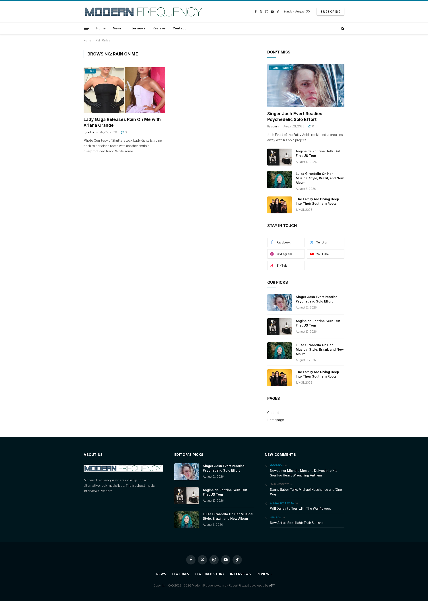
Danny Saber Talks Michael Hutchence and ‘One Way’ (306, 492)
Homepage (275, 420)
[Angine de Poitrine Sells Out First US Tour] (279, 157)
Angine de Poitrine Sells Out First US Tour (318, 153)
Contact (179, 28)
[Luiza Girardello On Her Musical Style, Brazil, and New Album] (279, 179)
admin (91, 132)
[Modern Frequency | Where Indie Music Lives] (144, 11)
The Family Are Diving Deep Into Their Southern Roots (317, 201)
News (117, 28)
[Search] (342, 28)
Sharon (275, 517)
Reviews (159, 28)
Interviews (137, 28)
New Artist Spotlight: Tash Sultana (296, 523)
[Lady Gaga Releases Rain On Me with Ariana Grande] (124, 90)
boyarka (276, 465)
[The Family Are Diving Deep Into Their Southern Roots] (279, 204)
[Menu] (86, 28)
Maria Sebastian (282, 503)
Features (180, 574)
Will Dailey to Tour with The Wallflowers (300, 508)
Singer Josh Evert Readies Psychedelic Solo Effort (294, 116)
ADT (272, 585)
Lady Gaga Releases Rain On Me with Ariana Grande (122, 122)
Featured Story (280, 68)
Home (101, 28)
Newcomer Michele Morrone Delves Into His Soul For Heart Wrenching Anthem (303, 473)
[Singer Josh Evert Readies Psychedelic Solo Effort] (305, 86)
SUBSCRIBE (330, 11)
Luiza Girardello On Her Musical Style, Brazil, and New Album (320, 178)
